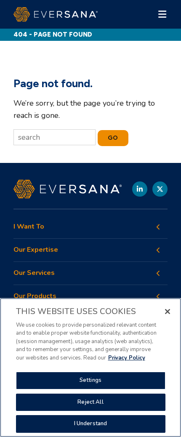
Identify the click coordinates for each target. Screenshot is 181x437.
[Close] (167, 311)
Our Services (34, 273)
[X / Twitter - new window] (160, 189)
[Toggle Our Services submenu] (158, 273)
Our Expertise (35, 249)
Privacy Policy (126, 358)
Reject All (90, 402)
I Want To (28, 226)
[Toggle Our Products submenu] (158, 296)
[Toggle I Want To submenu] (158, 227)
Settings (90, 380)
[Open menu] (162, 14)
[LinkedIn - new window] (139, 189)
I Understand (90, 423)
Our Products (34, 296)
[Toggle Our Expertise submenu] (158, 250)
